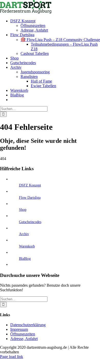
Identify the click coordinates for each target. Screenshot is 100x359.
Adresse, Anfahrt (24, 338)
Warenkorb (27, 246)
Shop (22, 210)
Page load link (11, 356)
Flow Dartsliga (30, 198)
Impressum (19, 329)
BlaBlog (25, 259)
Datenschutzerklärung (28, 325)
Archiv (24, 234)
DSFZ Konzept (30, 185)
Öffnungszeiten (22, 334)
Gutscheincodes (30, 222)
